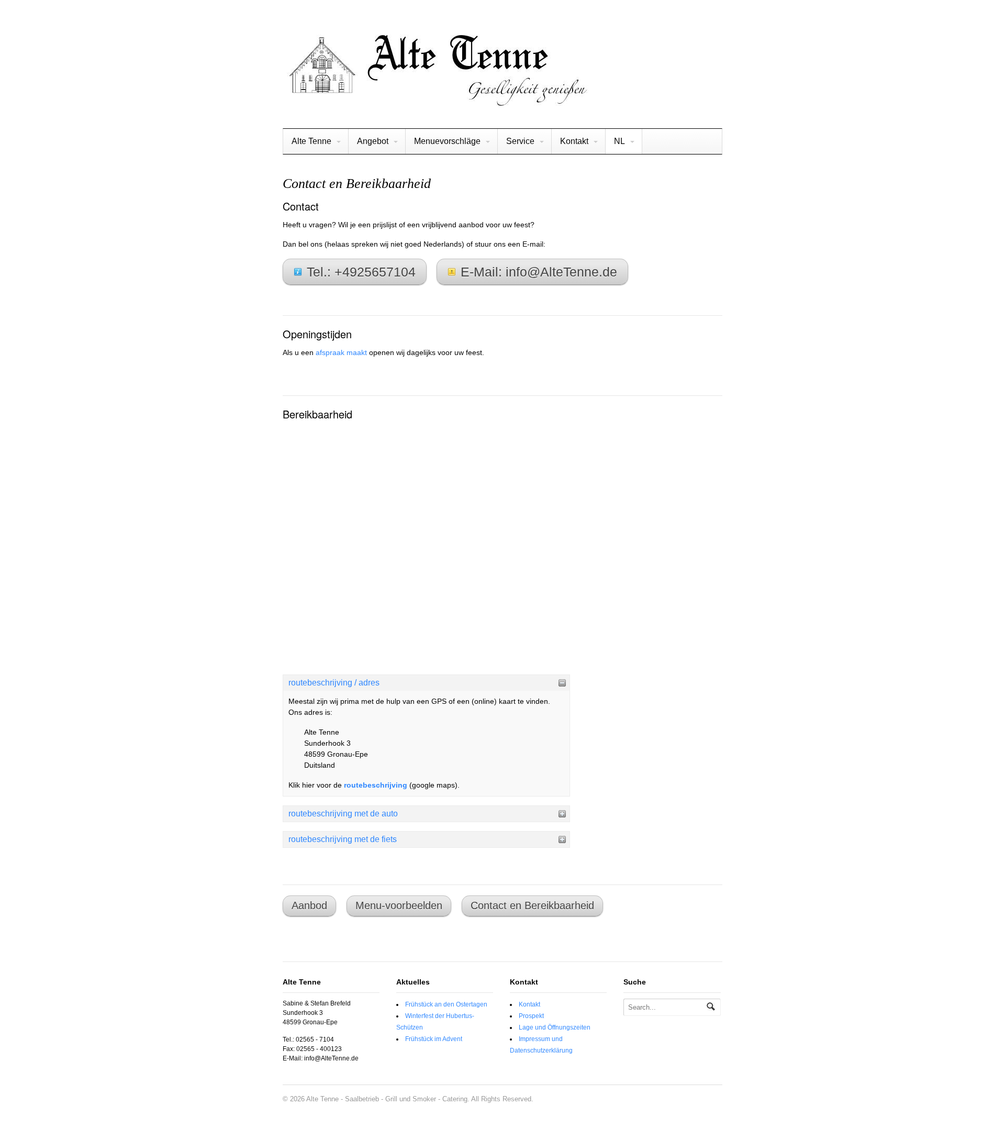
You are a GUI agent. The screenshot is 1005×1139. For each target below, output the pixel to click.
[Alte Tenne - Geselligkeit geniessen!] (436, 101)
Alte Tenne (311, 141)
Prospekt (531, 1016)
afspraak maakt (341, 352)
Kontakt (574, 141)
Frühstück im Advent (433, 1039)
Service (520, 141)
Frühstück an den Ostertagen (446, 1004)
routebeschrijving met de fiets (342, 839)
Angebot (372, 141)
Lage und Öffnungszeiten (554, 1027)
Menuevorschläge (447, 141)
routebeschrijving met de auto (343, 813)
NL (619, 141)
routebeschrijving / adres (333, 682)
